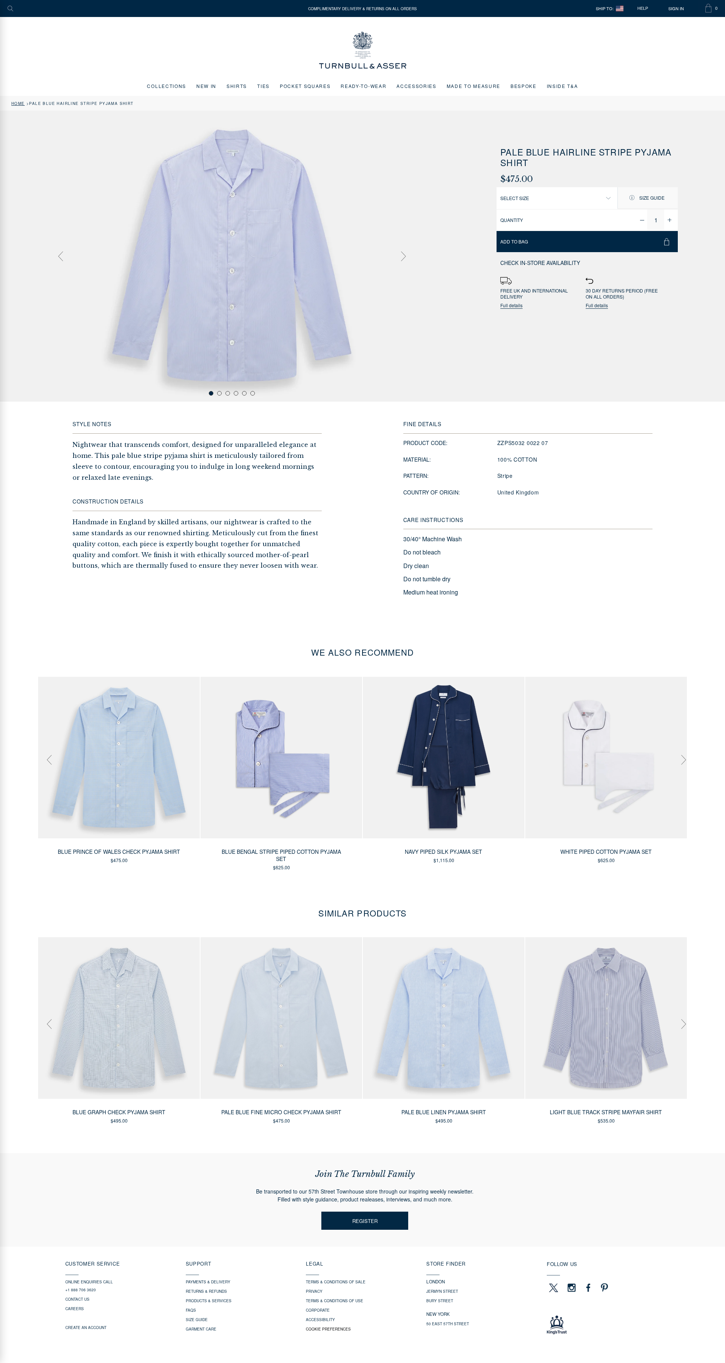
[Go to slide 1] (211, 393)
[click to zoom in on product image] (232, 255)
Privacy (314, 1291)
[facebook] (588, 1287)
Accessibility (320, 1319)
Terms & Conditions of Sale (336, 1281)
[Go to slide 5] (244, 393)
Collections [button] (166, 86)
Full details (511, 305)
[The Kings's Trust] (603, 1324)
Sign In (676, 8)
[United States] (619, 8)
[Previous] (60, 256)
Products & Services (208, 1300)
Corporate (318, 1310)
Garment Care (201, 1329)
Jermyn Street (442, 1291)
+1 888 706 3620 (80, 1289)
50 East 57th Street (447, 1323)
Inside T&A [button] (562, 86)
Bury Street (439, 1300)
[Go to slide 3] (227, 393)
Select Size (514, 198)
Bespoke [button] (524, 86)
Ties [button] (263, 86)
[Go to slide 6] (252, 393)
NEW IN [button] (206, 86)
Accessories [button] (416, 86)
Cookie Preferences (328, 1329)
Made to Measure (473, 86)
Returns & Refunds (206, 1291)
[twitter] (553, 1287)
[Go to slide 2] (219, 393)
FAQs (191, 1310)
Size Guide (651, 197)
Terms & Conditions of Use (334, 1300)
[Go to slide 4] (236, 393)
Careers (74, 1308)
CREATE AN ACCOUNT (85, 1327)
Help (642, 8)
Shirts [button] (237, 86)
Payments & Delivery (208, 1281)
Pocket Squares (305, 86)
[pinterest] (603, 1287)
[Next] (403, 256)
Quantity (511, 220)
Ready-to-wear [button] (363, 86)
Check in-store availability (540, 263)
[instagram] (571, 1287)
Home (18, 103)
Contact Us (77, 1299)
